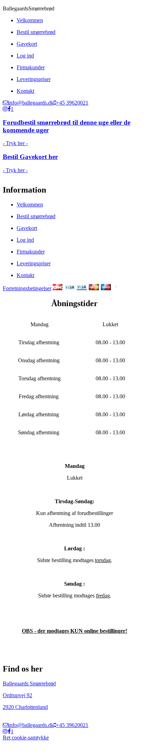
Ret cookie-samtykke (26, 737)
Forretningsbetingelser (27, 288)
